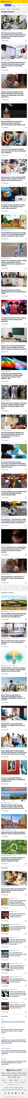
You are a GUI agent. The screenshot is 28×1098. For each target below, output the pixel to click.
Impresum (7, 1087)
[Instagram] (5, 1093)
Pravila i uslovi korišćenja (7, 1089)
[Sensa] (22, 1082)
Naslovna (3, 9)
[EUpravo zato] (5, 2)
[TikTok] (19, 1093)
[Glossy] (5, 1082)
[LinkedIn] (12, 1093)
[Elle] (20, 1080)
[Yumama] (11, 1085)
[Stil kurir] (25, 1080)
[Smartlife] (17, 1082)
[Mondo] (4, 1080)
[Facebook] (8, 1093)
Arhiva (24, 1089)
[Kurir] (10, 1080)
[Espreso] (16, 1080)
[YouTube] (15, 1093)
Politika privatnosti (18, 1089)
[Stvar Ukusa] (17, 1085)
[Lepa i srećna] (11, 1082)
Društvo (8, 9)
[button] (5, 41)
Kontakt (11, 1087)
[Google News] (22, 1093)
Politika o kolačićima (18, 1087)
